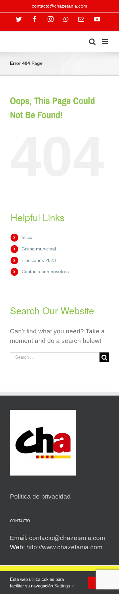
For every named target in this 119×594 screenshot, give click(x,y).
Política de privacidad (40, 496)
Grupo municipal (38, 248)
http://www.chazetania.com (64, 547)
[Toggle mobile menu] (105, 41)
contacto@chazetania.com (59, 6)
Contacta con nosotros (45, 271)
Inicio (26, 237)
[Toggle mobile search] (92, 41)
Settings (62, 585)
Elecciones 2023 (38, 260)
